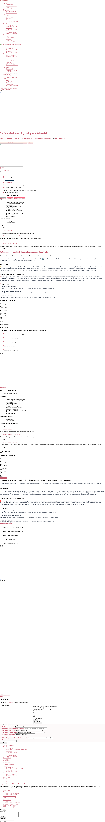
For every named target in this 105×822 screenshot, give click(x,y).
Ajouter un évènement (11, 13)
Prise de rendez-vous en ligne (11, 725)
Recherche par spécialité (8, 726)
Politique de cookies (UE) (9, 797)
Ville (34, 715)
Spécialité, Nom (37, 711)
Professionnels (9, 4)
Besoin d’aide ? (10, 17)
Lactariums (9, 7)
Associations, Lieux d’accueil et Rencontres (16, 749)
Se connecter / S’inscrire (12, 21)
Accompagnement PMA (9, 138)
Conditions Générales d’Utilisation (11, 793)
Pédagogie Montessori (43, 138)
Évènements (6, 10)
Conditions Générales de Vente (10, 794)
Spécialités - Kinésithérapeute (10, 732)
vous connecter (9, 702)
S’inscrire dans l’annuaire (12, 8)
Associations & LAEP (11, 6)
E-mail (4, 739)
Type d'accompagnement (8, 734)
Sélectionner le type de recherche (41, 706)
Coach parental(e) (27, 138)
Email (1, 811)
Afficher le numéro (9, 179)
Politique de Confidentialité (9, 796)
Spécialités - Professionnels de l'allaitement (13, 728)
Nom (1, 809)
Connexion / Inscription (9, 745)
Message (2, 816)
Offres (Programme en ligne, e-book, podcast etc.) (15, 737)
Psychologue (60, 138)
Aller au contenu (4, 0)
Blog (7, 15)
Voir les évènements (11, 11)
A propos (8, 18)
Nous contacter (9, 19)
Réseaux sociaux (6, 736)
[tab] (3, 198)
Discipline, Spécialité (38, 708)
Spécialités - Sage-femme (8, 730)
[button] (3, 695)
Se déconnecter (6, 762)
